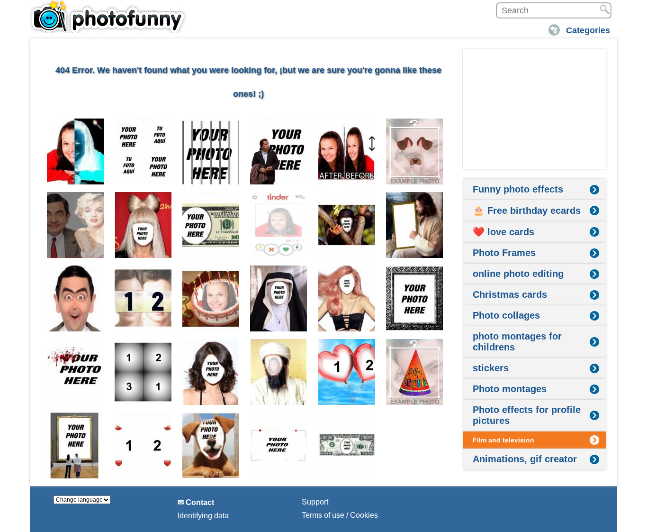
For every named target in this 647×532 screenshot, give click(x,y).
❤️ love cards (503, 232)
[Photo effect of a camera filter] (278, 445)
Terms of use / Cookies (340, 515)
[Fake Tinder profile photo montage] (278, 225)
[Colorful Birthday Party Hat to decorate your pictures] (414, 372)
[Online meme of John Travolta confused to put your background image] (278, 151)
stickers (491, 368)
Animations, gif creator (525, 459)
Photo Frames (504, 253)
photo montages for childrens (517, 341)
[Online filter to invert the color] (75, 151)
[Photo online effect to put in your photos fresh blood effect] (75, 372)
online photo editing (518, 273)
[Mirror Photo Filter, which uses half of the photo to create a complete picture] (75, 298)
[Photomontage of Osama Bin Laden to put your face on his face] (278, 372)
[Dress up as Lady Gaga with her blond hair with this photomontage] (143, 225)
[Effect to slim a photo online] (347, 151)
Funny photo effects (518, 189)
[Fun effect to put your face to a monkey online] (347, 225)
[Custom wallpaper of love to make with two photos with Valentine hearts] (143, 445)
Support (315, 502)
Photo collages (506, 315)
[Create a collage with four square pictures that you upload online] (143, 372)
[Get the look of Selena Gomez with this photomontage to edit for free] (211, 372)
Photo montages (510, 389)
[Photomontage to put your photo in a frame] (75, 445)
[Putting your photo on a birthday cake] (211, 298)
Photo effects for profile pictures (527, 415)
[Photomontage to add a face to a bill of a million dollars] (347, 445)
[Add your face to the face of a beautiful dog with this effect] (211, 445)
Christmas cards (510, 294)
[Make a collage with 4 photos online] (143, 151)
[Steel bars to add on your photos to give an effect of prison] (211, 151)
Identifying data (203, 516)
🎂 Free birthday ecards (527, 210)
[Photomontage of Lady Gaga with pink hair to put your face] (347, 298)
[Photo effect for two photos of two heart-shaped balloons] (347, 372)
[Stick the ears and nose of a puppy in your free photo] (414, 151)
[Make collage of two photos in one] (143, 298)
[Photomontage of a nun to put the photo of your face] (278, 298)
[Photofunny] (108, 16)
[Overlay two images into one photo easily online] (75, 225)
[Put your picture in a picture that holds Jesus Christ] (414, 225)
